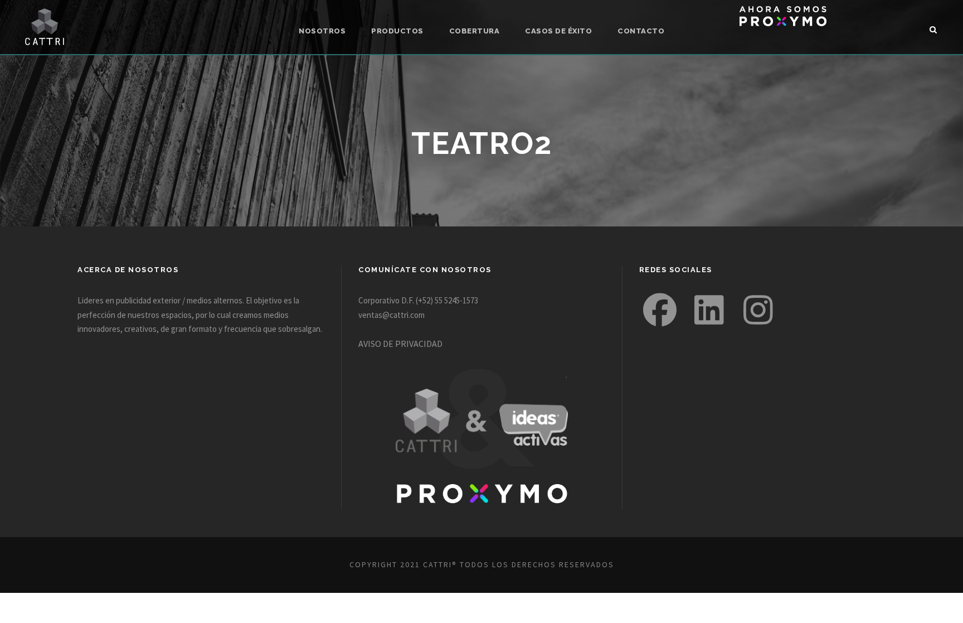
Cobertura (474, 31)
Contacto (640, 31)
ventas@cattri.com (391, 315)
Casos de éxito (558, 31)
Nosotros (322, 31)
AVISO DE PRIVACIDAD (400, 343)
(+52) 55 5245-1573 (447, 300)
